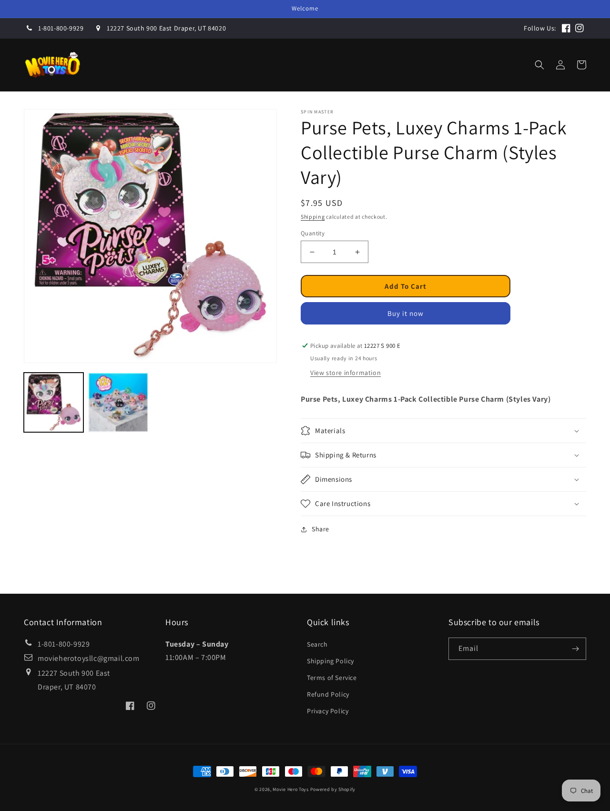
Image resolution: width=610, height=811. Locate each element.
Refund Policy (328, 694)
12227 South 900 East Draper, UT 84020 (166, 28)
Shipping (313, 216)
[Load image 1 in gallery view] (53, 402)
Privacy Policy (327, 711)
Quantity (313, 233)
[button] (336, 65)
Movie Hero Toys (291, 789)
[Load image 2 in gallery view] (118, 402)
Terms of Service (332, 677)
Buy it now (405, 313)
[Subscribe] (575, 649)
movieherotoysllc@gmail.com (89, 658)
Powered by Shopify (333, 789)
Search (317, 644)
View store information (345, 372)
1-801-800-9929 (60, 28)
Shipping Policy (330, 661)
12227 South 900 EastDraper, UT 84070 (74, 680)
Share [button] (320, 529)
